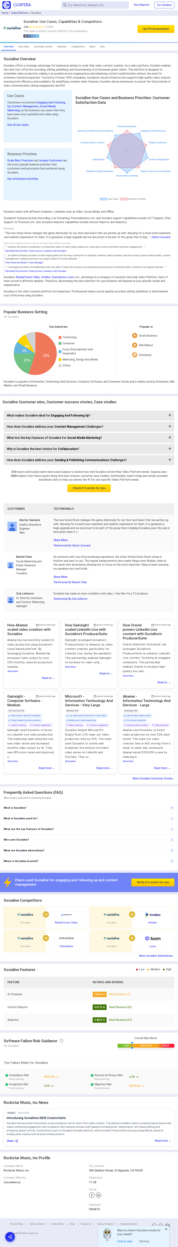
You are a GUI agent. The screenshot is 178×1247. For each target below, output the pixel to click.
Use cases (23, 46)
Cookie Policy (57, 1224)
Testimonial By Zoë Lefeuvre (70, 598)
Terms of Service (37, 1224)
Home (5, 12)
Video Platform (19, 12)
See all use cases (18, 124)
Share (10, 1141)
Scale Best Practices (20, 160)
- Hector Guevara (160, 237)
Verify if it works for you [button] (153, 882)
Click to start (124, 1241)
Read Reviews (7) (119, 994)
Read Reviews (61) (120, 1019)
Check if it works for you (89, 488)
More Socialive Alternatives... (156, 955)
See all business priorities (22, 178)
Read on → (48, 678)
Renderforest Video (28, 277)
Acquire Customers (51, 160)
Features (61, 46)
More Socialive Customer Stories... (153, 778)
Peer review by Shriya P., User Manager (24, 262)
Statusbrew (59, 277)
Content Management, (26, 106)
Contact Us (86, 1224)
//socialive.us (12, 1182)
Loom (70, 277)
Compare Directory (128, 1224)
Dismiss (144, 1241)
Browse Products (106, 1224)
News (92, 46)
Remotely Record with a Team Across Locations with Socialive (35, 251)
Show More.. (61, 540)
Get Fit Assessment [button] (156, 28)
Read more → (47, 768)
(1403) (50, 27)
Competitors (78, 46)
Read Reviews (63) (120, 1007)
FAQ (102, 46)
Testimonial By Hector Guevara (71, 545)
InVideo (45, 277)
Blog (72, 1224)
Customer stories (43, 46)
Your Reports (141, 4)
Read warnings (102, 1079)
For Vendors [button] (164, 5)
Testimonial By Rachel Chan (70, 582)
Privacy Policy (16, 1224)
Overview (8, 46)
